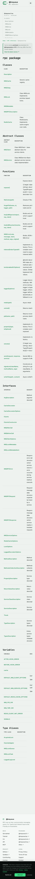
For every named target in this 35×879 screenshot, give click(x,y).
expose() (7, 187)
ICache (6, 417)
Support (21, 857)
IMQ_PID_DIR (8, 702)
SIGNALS (7, 719)
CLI (4, 839)
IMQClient (7, 150)
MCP (4, 844)
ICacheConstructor (10, 422)
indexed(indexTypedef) (11, 249)
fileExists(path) (9, 200)
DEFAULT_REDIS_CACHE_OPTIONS (15, 697)
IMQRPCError (8, 469)
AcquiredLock (8, 737)
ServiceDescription (10, 608)
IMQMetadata (9, 32)
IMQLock (7, 29)
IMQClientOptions (10, 439)
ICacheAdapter (9, 743)
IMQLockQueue (9, 748)
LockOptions (8, 546)
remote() (7, 344)
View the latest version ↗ (11, 52)
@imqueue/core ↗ (24, 839)
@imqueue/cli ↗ (23, 833)
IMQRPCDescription (11, 35)
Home (4, 40)
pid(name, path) (9, 316)
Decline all (8, 875)
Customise (29, 874)
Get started (6, 833)
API (4, 842)
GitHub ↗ (5, 852)
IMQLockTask (8, 754)
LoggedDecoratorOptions (12, 552)
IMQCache (8, 24)
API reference (11, 40)
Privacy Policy (23, 852)
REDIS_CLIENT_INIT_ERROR (13, 713)
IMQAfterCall (8, 428)
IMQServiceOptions (10, 535)
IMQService (8, 160)
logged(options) (9, 288)
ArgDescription (9, 397)
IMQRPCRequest (9, 496)
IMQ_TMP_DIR (9, 708)
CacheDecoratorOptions (12, 411)
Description (9, 21)
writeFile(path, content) (12, 377)
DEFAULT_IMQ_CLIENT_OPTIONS (15, 678)
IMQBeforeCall (9, 433)
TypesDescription (10, 636)
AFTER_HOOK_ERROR (11, 659)
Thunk (6, 615)
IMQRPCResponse (10, 520)
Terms (26, 870)
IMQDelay (8, 27)
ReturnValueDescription (12, 589)
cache (6, 670)
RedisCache (8, 122)
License (5, 860)
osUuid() (7, 308)
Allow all (20, 875)
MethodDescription (10, 559)
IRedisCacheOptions (11, 541)
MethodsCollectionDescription (14, 568)
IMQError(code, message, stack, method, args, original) (11, 236)
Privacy (21, 870)
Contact (21, 860)
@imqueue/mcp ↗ (24, 842)
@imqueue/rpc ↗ (24, 836)
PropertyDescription (10, 578)
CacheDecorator (9, 405)
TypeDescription (9, 623)
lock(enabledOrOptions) (12, 267)
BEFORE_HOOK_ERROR (12, 665)
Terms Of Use (23, 854)
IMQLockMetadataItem (11, 450)
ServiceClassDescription (12, 599)
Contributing (6, 857)
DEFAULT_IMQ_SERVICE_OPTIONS (15, 688)
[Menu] (30, 3)
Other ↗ (21, 844)
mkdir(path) (8, 302)
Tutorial (5, 836)
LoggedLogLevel (9, 759)
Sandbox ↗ (6, 854)
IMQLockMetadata (10, 444)
